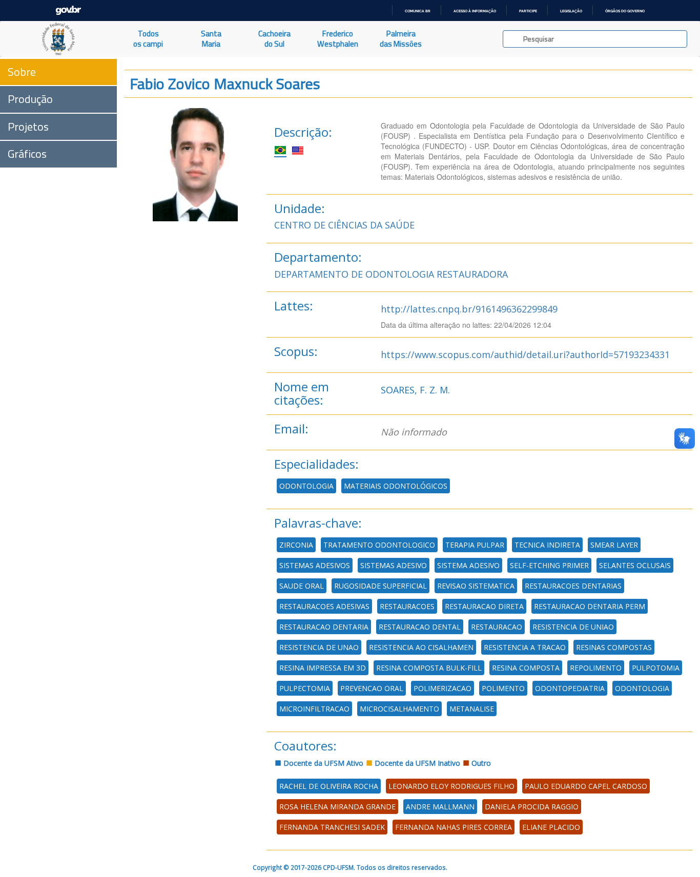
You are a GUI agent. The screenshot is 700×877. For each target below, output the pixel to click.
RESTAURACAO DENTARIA (323, 627)
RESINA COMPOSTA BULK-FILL (429, 668)
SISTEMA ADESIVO (468, 565)
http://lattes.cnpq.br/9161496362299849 (469, 309)
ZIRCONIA (296, 545)
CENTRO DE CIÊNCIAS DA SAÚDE (344, 225)
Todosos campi (148, 39)
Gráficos (27, 153)
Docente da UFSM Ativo (322, 763)
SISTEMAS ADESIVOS (314, 565)
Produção (30, 99)
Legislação (571, 11)
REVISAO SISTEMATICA (475, 586)
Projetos (28, 126)
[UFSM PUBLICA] (58, 39)
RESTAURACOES (407, 606)
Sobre (22, 71)
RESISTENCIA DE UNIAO (573, 627)
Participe (528, 11)
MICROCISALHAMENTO (399, 709)
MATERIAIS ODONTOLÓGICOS (395, 486)
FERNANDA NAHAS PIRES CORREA (453, 827)
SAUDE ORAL (301, 586)
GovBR (68, 10)
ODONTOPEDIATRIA (570, 688)
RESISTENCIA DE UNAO (319, 647)
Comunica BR (417, 11)
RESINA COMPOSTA (526, 668)
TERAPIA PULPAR (474, 545)
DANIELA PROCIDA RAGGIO (532, 806)
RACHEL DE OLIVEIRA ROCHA (328, 786)
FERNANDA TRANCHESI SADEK (332, 827)
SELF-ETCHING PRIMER (549, 565)
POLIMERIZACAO (442, 688)
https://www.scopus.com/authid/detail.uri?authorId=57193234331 (525, 354)
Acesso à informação (475, 11)
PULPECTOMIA (304, 688)
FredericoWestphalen (337, 39)
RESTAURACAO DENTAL (420, 627)
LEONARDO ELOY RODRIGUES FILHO (451, 786)
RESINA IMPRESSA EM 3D (322, 668)
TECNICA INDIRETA (547, 545)
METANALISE (471, 709)
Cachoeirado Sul (274, 39)
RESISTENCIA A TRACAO (525, 647)
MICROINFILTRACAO (314, 709)
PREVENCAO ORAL (371, 688)
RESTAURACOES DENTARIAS (573, 586)
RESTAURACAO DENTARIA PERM (589, 606)
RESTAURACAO (496, 627)
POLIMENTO (503, 688)
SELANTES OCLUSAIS (635, 565)
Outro (480, 763)
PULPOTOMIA (656, 668)
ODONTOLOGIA (306, 486)
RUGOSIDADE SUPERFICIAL (380, 586)
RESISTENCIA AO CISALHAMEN (421, 647)
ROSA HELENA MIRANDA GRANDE (337, 806)
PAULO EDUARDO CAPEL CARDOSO (586, 786)
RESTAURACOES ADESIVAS (324, 606)
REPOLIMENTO (596, 668)
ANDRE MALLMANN (440, 806)
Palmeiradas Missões (401, 39)
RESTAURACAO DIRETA (484, 606)
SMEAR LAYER (614, 545)
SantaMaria (211, 39)
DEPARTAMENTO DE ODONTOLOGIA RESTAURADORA (391, 274)
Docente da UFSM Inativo (416, 763)
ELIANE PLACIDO (551, 827)
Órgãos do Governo (625, 11)
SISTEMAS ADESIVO (393, 565)
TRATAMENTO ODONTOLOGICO (379, 545)
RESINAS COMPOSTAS (614, 647)
